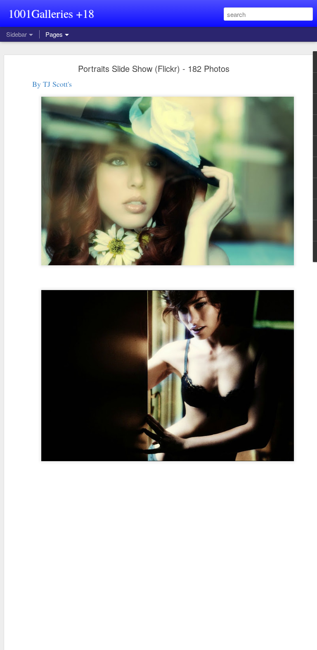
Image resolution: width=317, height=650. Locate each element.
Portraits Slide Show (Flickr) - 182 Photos (153, 68)
